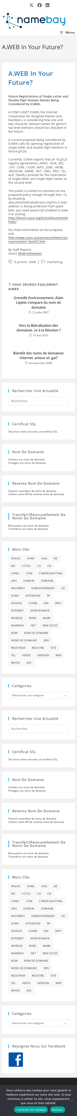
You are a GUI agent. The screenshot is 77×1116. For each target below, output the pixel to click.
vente (26, 655)
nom (14, 633)
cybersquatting (51, 573)
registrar (18, 648)
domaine (47, 581)
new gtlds (50, 625)
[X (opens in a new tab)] (32, 5)
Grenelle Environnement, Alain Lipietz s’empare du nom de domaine (38, 302)
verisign (43, 655)
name (47, 618)
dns (14, 581)
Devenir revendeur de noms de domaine (32, 491)
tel (13, 655)
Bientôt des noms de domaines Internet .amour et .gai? (38, 355)
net (33, 625)
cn (49, 566)
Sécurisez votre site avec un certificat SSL (33, 431)
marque (16, 618)
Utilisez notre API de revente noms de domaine (36, 494)
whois (15, 663)
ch (39, 566)
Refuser (57, 1109)
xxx (29, 663)
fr (48, 595)
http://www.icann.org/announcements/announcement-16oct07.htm (38, 240)
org (46, 640)
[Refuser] (72, 1100)
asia (44, 558)
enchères (18, 588)
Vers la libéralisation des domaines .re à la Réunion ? (38, 327)
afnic (31, 558)
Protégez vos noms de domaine (27, 463)
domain (28, 581)
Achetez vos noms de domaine (26, 459)
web (58, 655)
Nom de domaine (36, 633)
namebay (17, 625)
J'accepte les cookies (31, 1109)
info (58, 603)
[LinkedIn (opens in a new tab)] (46, 5)
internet (17, 610)
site (53, 648)
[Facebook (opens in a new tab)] (40, 5)
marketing (54, 262)
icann (33, 603)
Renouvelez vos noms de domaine (28, 525)
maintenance (40, 610)
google (16, 603)
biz (13, 566)
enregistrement (43, 588)
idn (46, 603)
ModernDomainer (30, 253)
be (55, 558)
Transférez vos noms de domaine (28, 529)
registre (38, 648)
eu (63, 588)
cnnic (15, 573)
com (29, 573)
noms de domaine (24, 640)
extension (33, 595)
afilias (16, 558)
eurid (15, 595)
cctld (26, 566)
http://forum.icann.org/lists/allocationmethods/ (38, 220)
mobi (32, 618)
